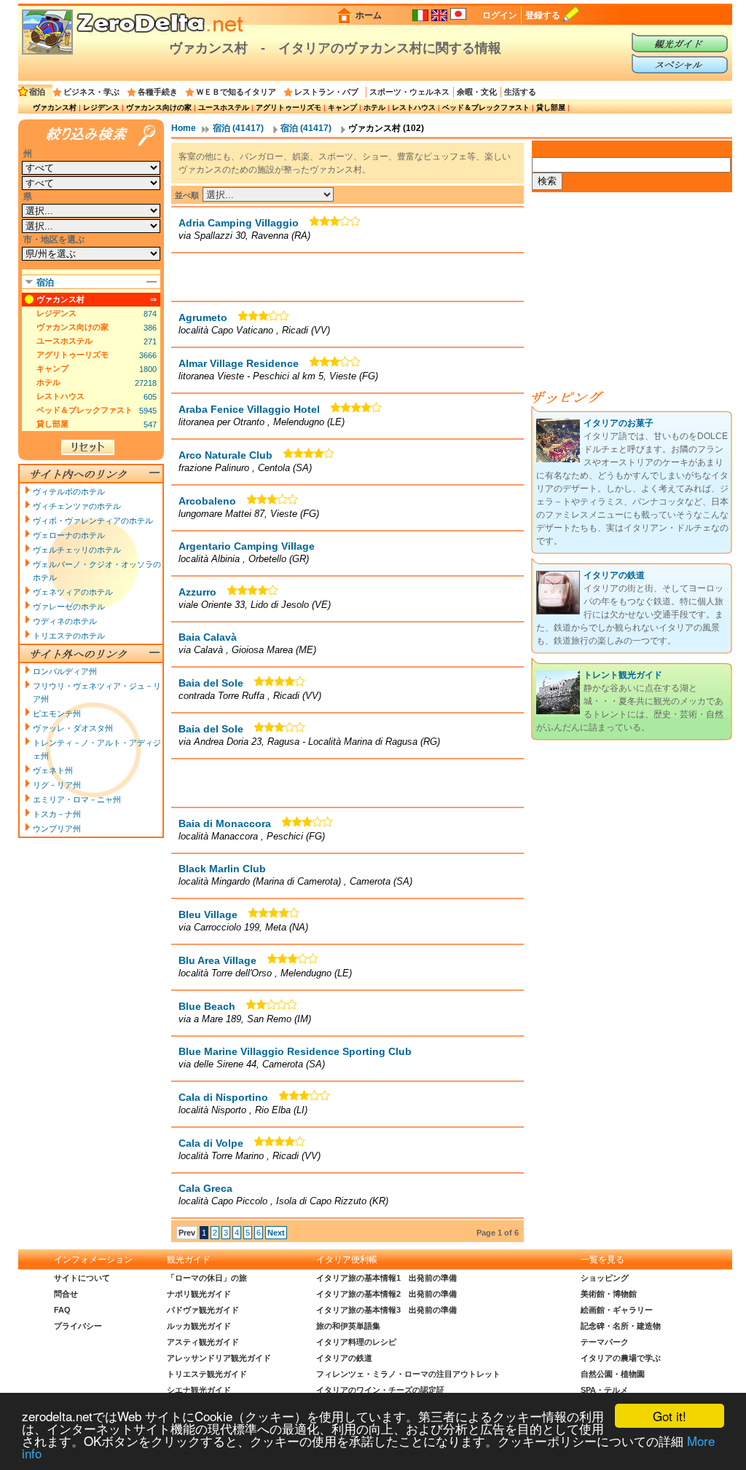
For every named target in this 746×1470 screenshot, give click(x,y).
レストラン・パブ (326, 91)
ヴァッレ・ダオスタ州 (73, 728)
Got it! (669, 1416)
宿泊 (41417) (238, 128)
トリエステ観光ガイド (207, 1374)
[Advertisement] (347, 277)
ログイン (499, 15)
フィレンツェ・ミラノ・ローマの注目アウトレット (408, 1374)
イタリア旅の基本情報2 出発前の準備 (386, 1293)
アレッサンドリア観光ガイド (219, 1358)
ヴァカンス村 (54, 107)
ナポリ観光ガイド (199, 1293)
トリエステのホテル (69, 635)
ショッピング (605, 1277)
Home (183, 128)
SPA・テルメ (604, 1390)
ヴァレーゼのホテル (69, 606)
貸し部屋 (550, 107)
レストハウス (414, 107)
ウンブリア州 (57, 828)
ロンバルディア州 (65, 671)
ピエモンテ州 (57, 713)
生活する (520, 91)
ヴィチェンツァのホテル (77, 506)
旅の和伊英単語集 (348, 1325)
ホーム (369, 15)
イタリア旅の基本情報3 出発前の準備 (386, 1309)
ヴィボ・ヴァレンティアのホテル (93, 520)
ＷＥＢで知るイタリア (236, 91)
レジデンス (101, 107)
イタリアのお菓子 (618, 423)
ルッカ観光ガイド (199, 1325)
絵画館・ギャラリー (617, 1309)
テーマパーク (605, 1341)
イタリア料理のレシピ (356, 1341)
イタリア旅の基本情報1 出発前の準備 (386, 1277)
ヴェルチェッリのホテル (77, 549)
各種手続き (158, 91)
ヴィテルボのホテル (69, 491)
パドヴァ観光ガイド (203, 1309)
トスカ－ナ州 (57, 814)
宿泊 (37, 91)
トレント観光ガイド (623, 675)
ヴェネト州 (53, 770)
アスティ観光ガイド (203, 1341)
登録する (542, 15)
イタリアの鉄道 (614, 575)
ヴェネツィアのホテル (73, 592)
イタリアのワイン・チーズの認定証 (380, 1390)
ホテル (374, 107)
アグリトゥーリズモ (288, 107)
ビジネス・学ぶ (91, 91)
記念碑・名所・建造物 (621, 1325)
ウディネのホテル (65, 621)
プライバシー (78, 1325)
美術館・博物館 (609, 1293)
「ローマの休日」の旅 (207, 1277)
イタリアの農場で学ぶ (621, 1358)
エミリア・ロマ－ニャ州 (77, 799)
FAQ (62, 1309)
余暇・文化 (477, 91)
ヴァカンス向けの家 (159, 107)
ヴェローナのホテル (69, 535)
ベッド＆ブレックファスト (486, 107)
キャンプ (342, 107)
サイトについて (82, 1277)
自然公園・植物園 (613, 1374)
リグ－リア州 (57, 785)
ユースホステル (223, 107)
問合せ (66, 1293)
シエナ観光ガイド (199, 1390)
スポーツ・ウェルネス (409, 91)
